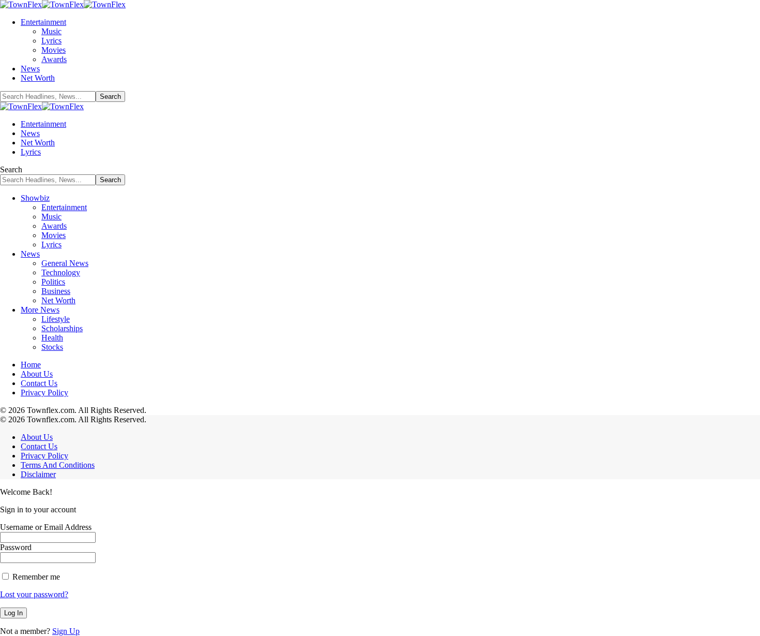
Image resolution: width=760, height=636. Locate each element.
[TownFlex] (63, 4)
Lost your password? (34, 594)
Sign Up (66, 631)
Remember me (35, 576)
